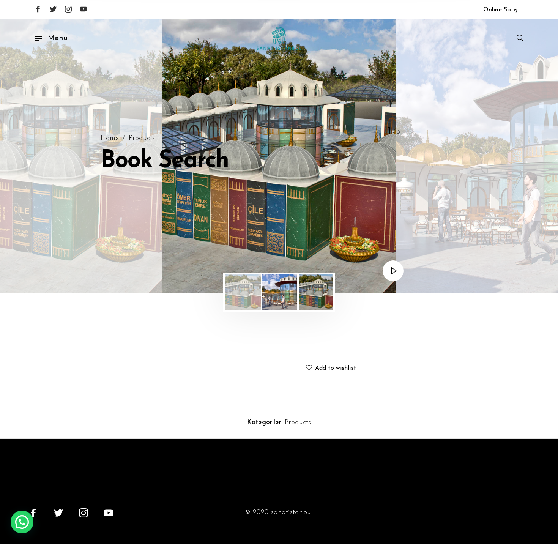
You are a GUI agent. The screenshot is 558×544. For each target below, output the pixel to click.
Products (142, 138)
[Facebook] (38, 9)
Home (110, 138)
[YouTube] (83, 9)
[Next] (532, 156)
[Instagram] (68, 9)
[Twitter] (53, 9)
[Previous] (25, 156)
